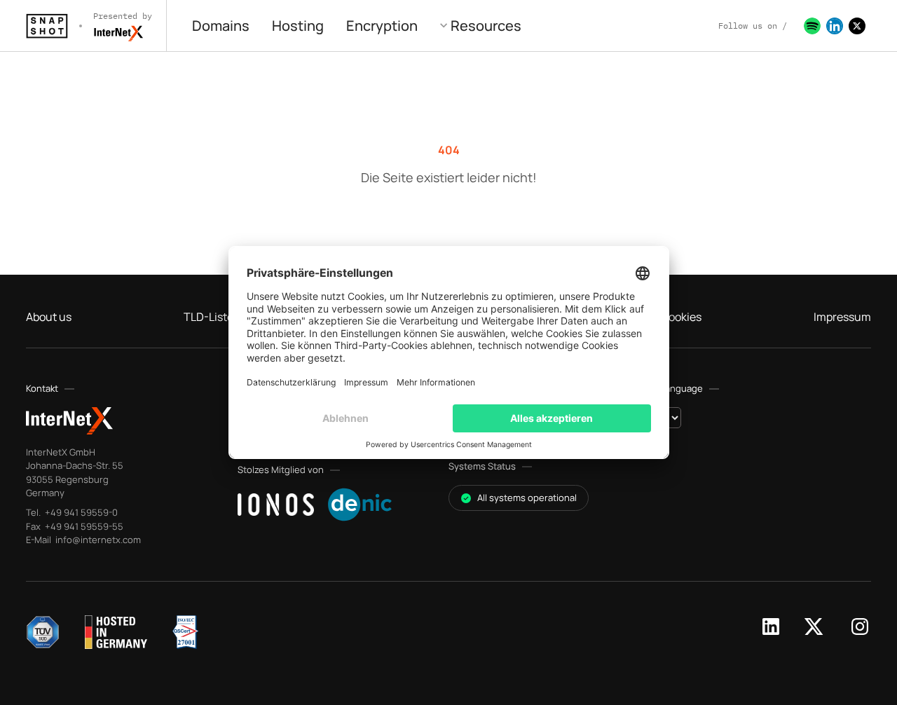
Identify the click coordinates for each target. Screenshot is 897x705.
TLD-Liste (208, 316)
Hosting (298, 25)
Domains (220, 25)
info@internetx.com (97, 539)
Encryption (382, 25)
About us (48, 316)
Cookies (681, 316)
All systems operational (527, 497)
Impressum (842, 316)
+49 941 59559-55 (83, 526)
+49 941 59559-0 (80, 512)
